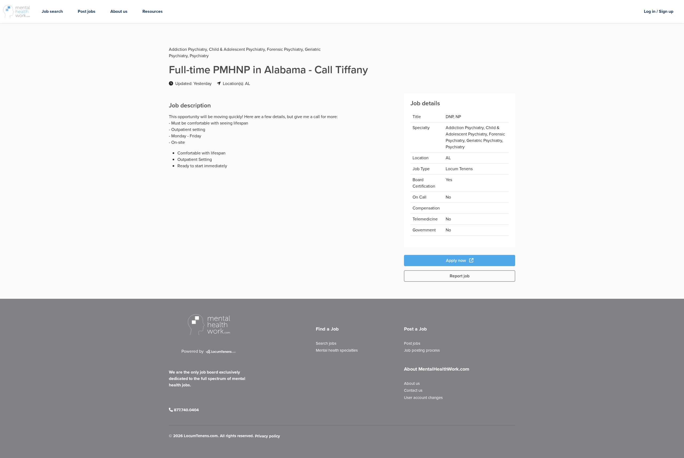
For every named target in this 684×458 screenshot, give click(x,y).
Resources (152, 11)
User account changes (423, 398)
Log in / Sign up (658, 11)
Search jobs (326, 343)
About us (118, 11)
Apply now (456, 260)
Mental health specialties (337, 350)
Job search (52, 11)
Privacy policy (267, 436)
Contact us (413, 390)
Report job (459, 276)
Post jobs (86, 11)
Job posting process (422, 350)
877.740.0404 (186, 410)
